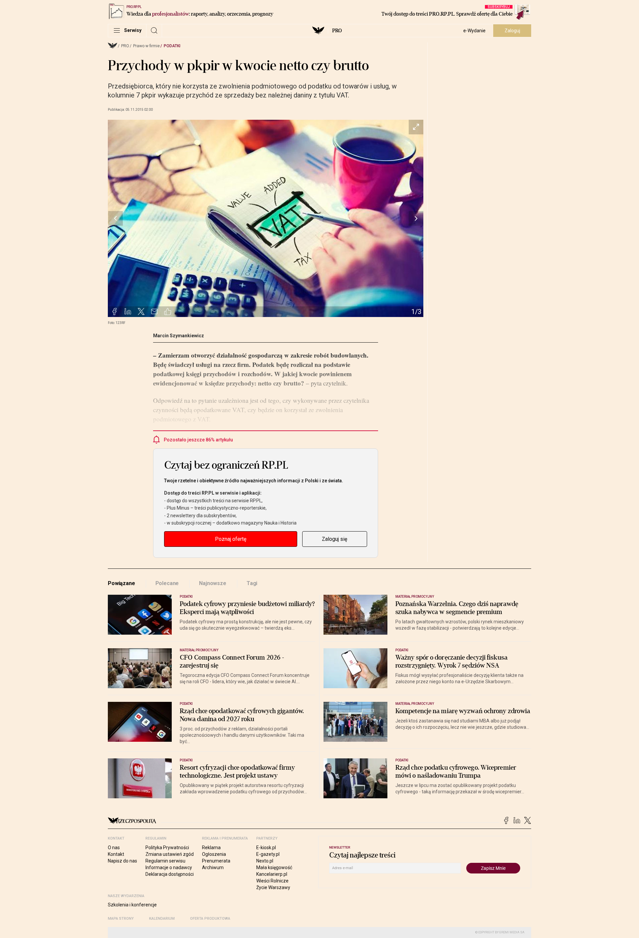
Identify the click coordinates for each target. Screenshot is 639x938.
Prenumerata (216, 860)
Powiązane (121, 583)
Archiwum (213, 867)
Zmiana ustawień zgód (169, 854)
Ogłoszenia (214, 854)
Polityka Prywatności (167, 847)
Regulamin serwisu (165, 860)
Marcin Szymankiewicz (178, 335)
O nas (114, 847)
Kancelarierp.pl (271, 874)
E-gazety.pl (268, 854)
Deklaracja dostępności (169, 874)
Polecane (167, 583)
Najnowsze (212, 583)
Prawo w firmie (146, 46)
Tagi (252, 583)
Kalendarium (162, 918)
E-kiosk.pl (266, 847)
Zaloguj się (334, 539)
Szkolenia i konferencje (132, 904)
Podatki (172, 46)
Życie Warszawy (273, 887)
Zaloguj (512, 30)
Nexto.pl (264, 860)
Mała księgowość (274, 867)
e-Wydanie (474, 30)
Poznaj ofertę (230, 539)
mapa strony (121, 918)
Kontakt (116, 854)
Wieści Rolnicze (272, 880)
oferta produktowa (210, 918)
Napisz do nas (122, 860)
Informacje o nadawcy (168, 867)
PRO (337, 30)
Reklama (211, 847)
